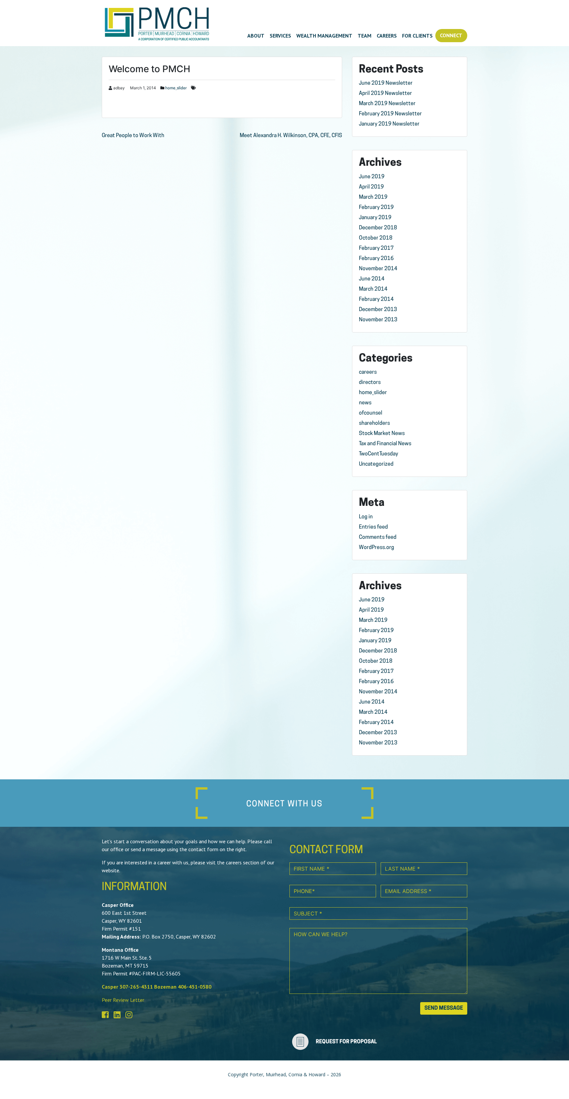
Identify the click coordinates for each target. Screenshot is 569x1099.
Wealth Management (324, 35)
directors (370, 382)
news (365, 403)
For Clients (417, 35)
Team (364, 35)
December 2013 (378, 309)
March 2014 (373, 289)
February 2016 (376, 258)
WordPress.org (376, 547)
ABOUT (255, 35)
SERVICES (280, 35)
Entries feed (373, 527)
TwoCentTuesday (378, 454)
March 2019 (373, 197)
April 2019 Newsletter (385, 93)
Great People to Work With (133, 135)
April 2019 (371, 187)
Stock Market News (382, 433)
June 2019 (372, 177)
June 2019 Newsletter (386, 83)
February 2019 (376, 207)
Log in (366, 517)
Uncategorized (376, 464)
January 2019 (375, 217)
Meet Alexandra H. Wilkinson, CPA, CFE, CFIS (291, 135)
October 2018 (376, 238)
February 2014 (376, 299)
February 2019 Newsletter (390, 114)
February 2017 (376, 248)
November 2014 (378, 269)
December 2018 (378, 228)
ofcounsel (370, 413)
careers (368, 372)
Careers (387, 35)
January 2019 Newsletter (389, 124)
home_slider (176, 88)
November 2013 (378, 320)
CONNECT (451, 35)
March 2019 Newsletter (387, 103)
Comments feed (377, 537)
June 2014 (372, 279)
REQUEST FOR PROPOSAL (346, 1042)
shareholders (374, 423)
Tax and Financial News (385, 444)
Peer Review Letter (123, 1000)
